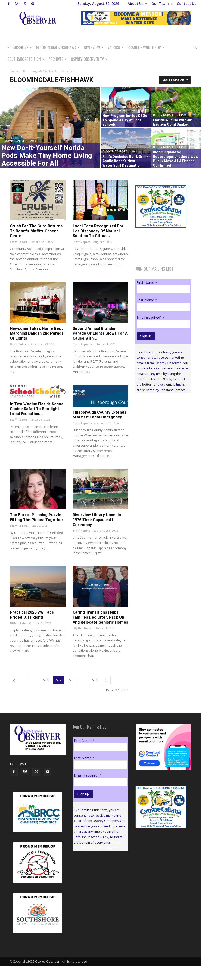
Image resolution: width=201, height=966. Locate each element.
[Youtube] (33, 3)
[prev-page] (14, 680)
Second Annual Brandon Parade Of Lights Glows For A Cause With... (100, 333)
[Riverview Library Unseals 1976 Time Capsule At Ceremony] (100, 489)
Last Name (147, 300)
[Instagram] (16, 3)
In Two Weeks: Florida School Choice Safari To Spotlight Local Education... (37, 409)
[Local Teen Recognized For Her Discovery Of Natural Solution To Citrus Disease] (100, 200)
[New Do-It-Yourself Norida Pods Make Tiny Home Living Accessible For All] (50, 127)
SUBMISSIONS (17, 47)
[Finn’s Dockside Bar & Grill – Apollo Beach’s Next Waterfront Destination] (126, 148)
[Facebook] (8, 3)
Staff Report (18, 242)
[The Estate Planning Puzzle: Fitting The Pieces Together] (38, 489)
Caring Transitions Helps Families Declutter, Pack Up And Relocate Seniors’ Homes (100, 617)
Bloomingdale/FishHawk (56, 47)
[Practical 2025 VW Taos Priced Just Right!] (38, 586)
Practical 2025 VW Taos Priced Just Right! (32, 615)
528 (71, 680)
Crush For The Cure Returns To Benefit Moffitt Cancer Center (36, 231)
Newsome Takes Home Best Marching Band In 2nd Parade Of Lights (37, 333)
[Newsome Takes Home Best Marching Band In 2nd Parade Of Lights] (38, 302)
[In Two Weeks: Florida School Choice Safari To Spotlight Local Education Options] (38, 391)
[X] (24, 3)
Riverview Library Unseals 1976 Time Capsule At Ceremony (97, 520)
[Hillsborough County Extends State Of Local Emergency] (100, 396)
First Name (147, 282)
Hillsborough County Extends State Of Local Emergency (99, 414)
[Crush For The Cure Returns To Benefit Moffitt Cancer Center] (38, 200)
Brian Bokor (18, 344)
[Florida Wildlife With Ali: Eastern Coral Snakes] (176, 107)
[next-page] (106, 680)
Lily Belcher (81, 628)
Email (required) (150, 317)
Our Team (160, 3)
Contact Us (186, 3)
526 (45, 680)
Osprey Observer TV (87, 59)
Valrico (114, 47)
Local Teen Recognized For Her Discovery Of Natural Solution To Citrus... (98, 231)
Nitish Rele (18, 623)
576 (94, 680)
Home (14, 71)
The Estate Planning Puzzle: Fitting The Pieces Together (36, 517)
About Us (135, 3)
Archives (56, 59)
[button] (195, 47)
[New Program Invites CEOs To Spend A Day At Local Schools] (126, 107)
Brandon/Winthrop (144, 47)
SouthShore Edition (24, 59)
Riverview (92, 47)
